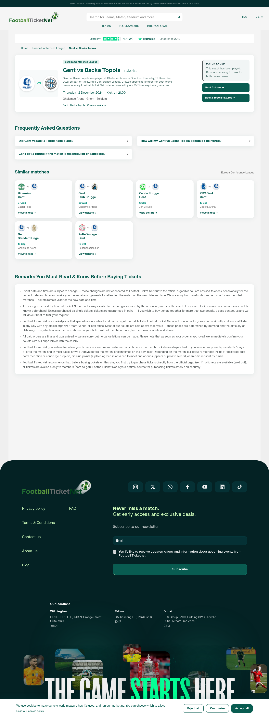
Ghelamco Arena (96, 105)
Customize (217, 708)
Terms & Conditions (38, 523)
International (157, 26)
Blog (26, 565)
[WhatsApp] (170, 486)
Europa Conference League (48, 48)
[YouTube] (204, 486)
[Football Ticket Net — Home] (30, 17)
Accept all (242, 708)
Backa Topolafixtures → (220, 97)
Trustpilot (149, 39)
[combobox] (133, 17)
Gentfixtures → (214, 87)
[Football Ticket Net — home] (56, 487)
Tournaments (129, 26)
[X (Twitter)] (152, 486)
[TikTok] (239, 486)
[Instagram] (135, 486)
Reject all (193, 708)
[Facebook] (187, 486)
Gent (65, 105)
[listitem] (43, 199)
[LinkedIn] (222, 486)
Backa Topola (77, 105)
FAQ (244, 17)
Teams (106, 26)
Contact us (31, 537)
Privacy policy (33, 508)
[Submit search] (179, 17)
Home (24, 48)
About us (29, 551)
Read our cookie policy (30, 711)
